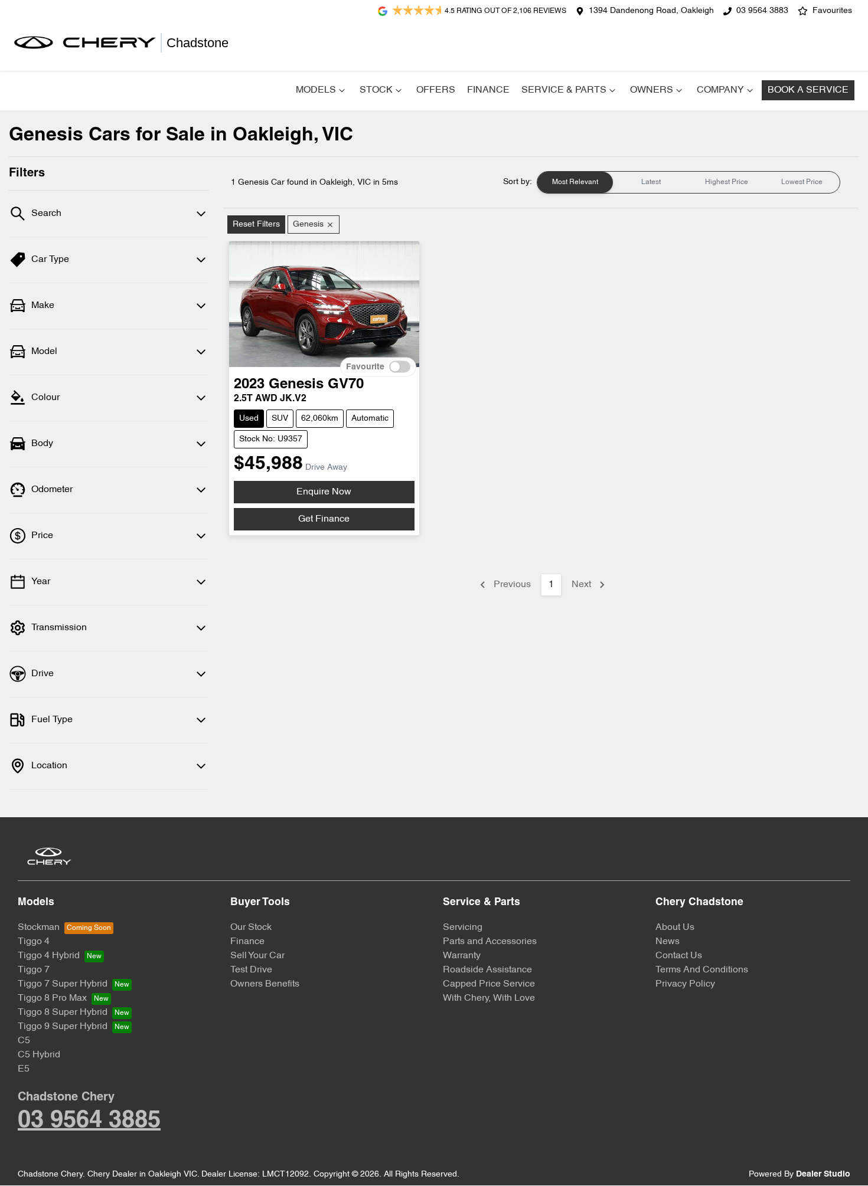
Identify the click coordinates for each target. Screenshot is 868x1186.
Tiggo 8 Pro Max (52, 998)
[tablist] (688, 182)
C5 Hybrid (39, 1055)
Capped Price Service (489, 984)
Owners (651, 90)
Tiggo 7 (34, 970)
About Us (674, 927)
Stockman (39, 927)
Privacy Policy (685, 984)
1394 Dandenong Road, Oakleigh (651, 11)
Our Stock (251, 927)
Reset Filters (256, 224)
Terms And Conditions (701, 970)
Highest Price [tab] (726, 182)
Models (316, 90)
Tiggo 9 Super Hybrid (62, 1026)
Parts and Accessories (490, 941)
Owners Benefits (264, 984)
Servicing (462, 927)
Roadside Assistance (487, 970)
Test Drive (251, 970)
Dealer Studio (823, 1174)
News (667, 941)
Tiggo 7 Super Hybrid (62, 984)
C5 (24, 1041)
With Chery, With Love (489, 998)
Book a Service (808, 90)
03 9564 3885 (89, 1121)
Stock (376, 90)
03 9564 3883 (762, 11)
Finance (488, 90)
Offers (435, 90)
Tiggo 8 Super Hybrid (62, 1012)
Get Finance (324, 519)
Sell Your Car (257, 956)
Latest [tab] (651, 182)
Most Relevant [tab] (575, 182)
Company (720, 90)
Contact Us (678, 956)
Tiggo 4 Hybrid (49, 956)
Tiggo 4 (34, 941)
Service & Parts (563, 90)
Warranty (462, 956)
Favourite (365, 367)
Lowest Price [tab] (802, 182)
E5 (24, 1069)
